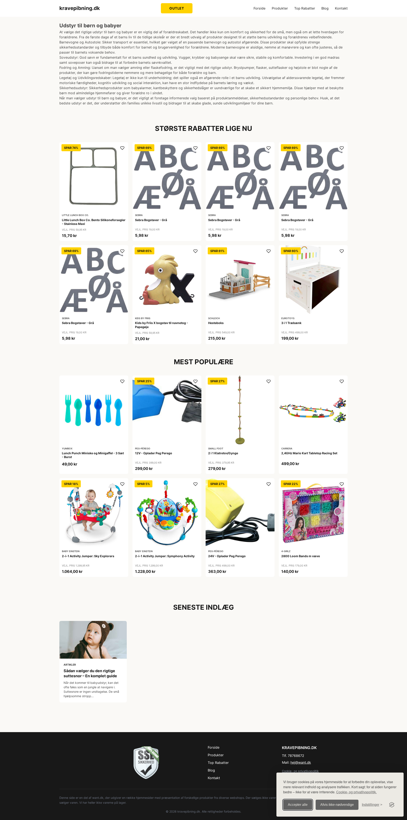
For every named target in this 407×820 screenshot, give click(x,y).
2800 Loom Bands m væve (300, 556)
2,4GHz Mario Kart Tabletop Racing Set (309, 453)
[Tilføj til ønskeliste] (122, 148)
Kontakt (341, 8)
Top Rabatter (304, 8)
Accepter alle (298, 804)
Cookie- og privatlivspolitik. (356, 792)
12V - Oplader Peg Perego (153, 453)
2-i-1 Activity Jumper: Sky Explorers (88, 556)
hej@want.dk (300, 762)
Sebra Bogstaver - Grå (151, 220)
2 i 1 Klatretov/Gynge (223, 453)
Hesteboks (216, 323)
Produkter (280, 8)
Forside (259, 8)
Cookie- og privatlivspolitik (300, 771)
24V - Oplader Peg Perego (227, 556)
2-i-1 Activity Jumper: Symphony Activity (165, 556)
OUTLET (176, 8)
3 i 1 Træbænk (291, 323)
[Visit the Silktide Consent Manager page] (392, 805)
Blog (325, 8)
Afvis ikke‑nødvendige (337, 804)
